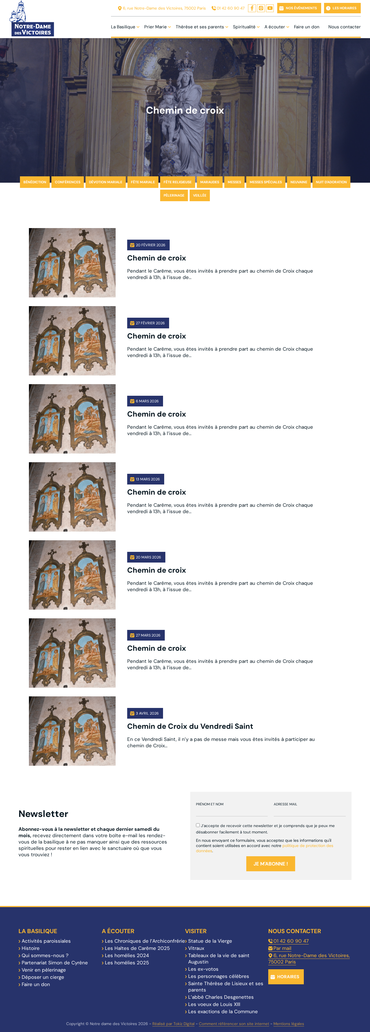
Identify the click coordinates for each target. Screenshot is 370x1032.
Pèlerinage (174, 195)
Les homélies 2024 (127, 955)
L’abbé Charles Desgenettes (221, 997)
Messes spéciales (266, 182)
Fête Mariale (143, 182)
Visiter (196, 931)
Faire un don (306, 27)
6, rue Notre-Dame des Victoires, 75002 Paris (164, 8)
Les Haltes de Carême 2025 (137, 948)
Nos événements (301, 8)
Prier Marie (155, 27)
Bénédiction (34, 182)
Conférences (67, 182)
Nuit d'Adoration (331, 182)
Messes (234, 182)
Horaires (288, 977)
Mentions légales (288, 1023)
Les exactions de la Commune (223, 1011)
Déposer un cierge (43, 977)
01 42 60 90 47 (231, 8)
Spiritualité (244, 27)
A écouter (274, 27)
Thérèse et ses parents (200, 27)
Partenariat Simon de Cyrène (55, 962)
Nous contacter (344, 27)
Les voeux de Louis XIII (214, 1004)
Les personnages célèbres (218, 976)
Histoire (31, 948)
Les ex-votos (203, 969)
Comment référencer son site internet (234, 1023)
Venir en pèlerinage (44, 970)
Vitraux (196, 948)
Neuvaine (299, 182)
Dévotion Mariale (105, 182)
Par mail (282, 948)
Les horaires (344, 8)
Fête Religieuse (178, 182)
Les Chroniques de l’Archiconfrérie (145, 941)
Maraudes (209, 182)
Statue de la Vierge (210, 941)
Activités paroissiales (46, 941)
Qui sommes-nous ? (45, 955)
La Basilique (123, 27)
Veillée (199, 195)
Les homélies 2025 (127, 962)
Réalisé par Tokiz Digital (173, 1023)
